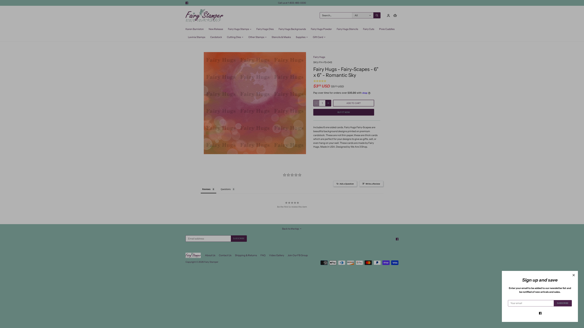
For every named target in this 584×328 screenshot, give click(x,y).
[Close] (573, 275)
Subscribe (562, 303)
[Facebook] (540, 313)
